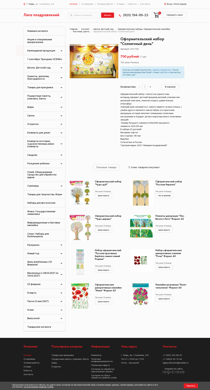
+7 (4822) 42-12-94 (172, 359)
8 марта (31, 292)
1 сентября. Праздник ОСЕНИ (43, 59)
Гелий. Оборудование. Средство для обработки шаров (41, 175)
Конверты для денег (38, 132)
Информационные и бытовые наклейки (43, 224)
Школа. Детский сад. (39, 67)
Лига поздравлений (41, 15)
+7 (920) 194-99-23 (172, 355)
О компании (87, 4)
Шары (30, 107)
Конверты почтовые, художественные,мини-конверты (41, 144)
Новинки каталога (37, 31)
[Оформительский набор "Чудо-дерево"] (80, 227)
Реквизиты (96, 355)
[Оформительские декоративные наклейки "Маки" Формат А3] (80, 296)
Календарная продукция (41, 50)
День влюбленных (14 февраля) (39, 263)
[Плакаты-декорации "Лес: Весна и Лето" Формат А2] (140, 227)
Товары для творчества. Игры (44, 194)
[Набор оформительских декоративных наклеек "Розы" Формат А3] (140, 262)
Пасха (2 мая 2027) (38, 301)
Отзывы (120, 4)
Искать (107, 15)
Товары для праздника (40, 87)
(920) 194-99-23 (135, 15)
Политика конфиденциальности (102, 360)
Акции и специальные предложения (39, 40)
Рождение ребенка (38, 163)
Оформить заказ (175, 15)
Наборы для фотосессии (41, 203)
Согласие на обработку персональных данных (103, 370)
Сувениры (33, 185)
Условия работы (105, 4)
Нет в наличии (164, 196)
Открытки (33, 124)
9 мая (30, 310)
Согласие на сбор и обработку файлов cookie (104, 376)
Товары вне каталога (39, 327)
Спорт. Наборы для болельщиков (38, 235)
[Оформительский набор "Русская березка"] (140, 193)
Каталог (74, 4)
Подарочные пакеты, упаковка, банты (39, 97)
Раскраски (33, 245)
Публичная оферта (100, 365)
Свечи (30, 115)
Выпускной (33, 318)
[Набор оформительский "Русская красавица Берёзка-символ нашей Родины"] (80, 262)
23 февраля (33, 284)
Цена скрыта (103, 196)
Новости (132, 4)
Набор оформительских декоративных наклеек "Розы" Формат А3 (168, 253)
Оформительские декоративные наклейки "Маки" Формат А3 (108, 288)
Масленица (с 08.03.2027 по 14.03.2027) (42, 274)
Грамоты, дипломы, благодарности (38, 77)
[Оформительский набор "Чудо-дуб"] (80, 193)
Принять (191, 386)
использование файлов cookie (38, 387)
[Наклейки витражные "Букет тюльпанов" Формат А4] (140, 296)
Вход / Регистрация (176, 4)
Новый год (33, 253)
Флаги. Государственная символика (41, 212)
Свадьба (32, 155)
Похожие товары (106, 167)
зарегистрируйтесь (161, 70)
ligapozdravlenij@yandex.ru (175, 363)
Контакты (145, 4)
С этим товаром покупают (144, 167)
